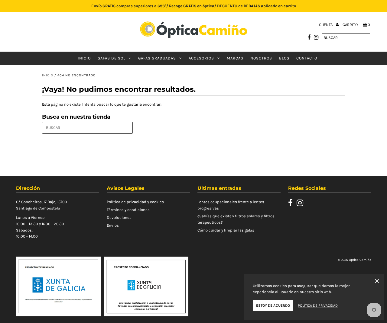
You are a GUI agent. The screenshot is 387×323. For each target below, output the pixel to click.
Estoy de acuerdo (273, 305)
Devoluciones (119, 217)
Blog (284, 58)
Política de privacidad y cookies (135, 202)
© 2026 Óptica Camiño (354, 260)
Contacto (306, 58)
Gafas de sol (111, 58)
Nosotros (261, 58)
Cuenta (326, 24)
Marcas (235, 58)
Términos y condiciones (128, 209)
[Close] (376, 282)
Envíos (113, 225)
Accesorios (201, 58)
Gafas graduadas (157, 58)
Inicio (84, 58)
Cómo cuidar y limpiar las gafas (225, 230)
